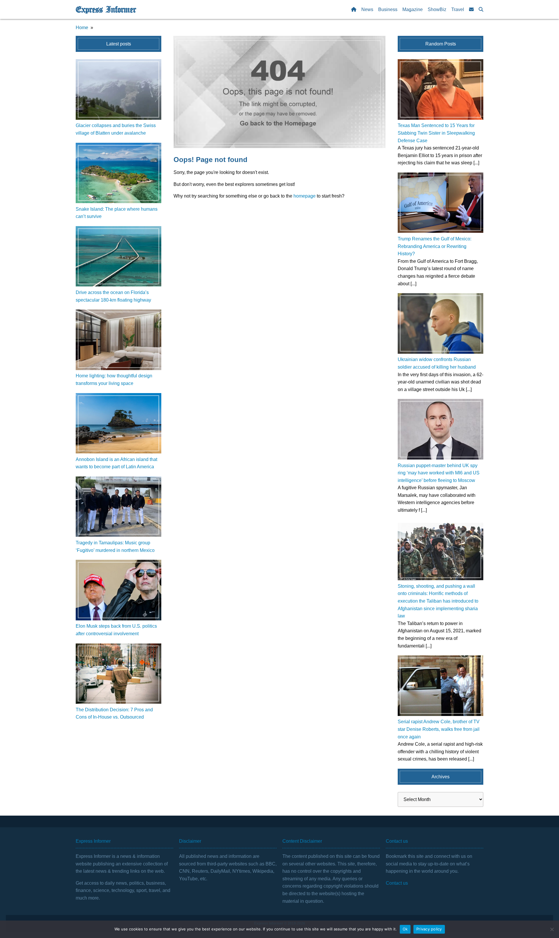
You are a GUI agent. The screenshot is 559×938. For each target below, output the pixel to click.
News (367, 9)
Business (387, 9)
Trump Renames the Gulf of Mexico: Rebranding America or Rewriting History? (434, 246)
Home (82, 27)
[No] (552, 929)
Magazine (412, 9)
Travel (457, 9)
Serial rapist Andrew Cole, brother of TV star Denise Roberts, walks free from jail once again (439, 729)
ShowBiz (437, 9)
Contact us (397, 883)
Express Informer (106, 9)
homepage (304, 195)
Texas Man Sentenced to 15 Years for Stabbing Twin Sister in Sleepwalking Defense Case (436, 133)
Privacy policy (429, 929)
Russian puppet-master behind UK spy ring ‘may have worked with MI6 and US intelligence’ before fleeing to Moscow (439, 473)
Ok (405, 929)
